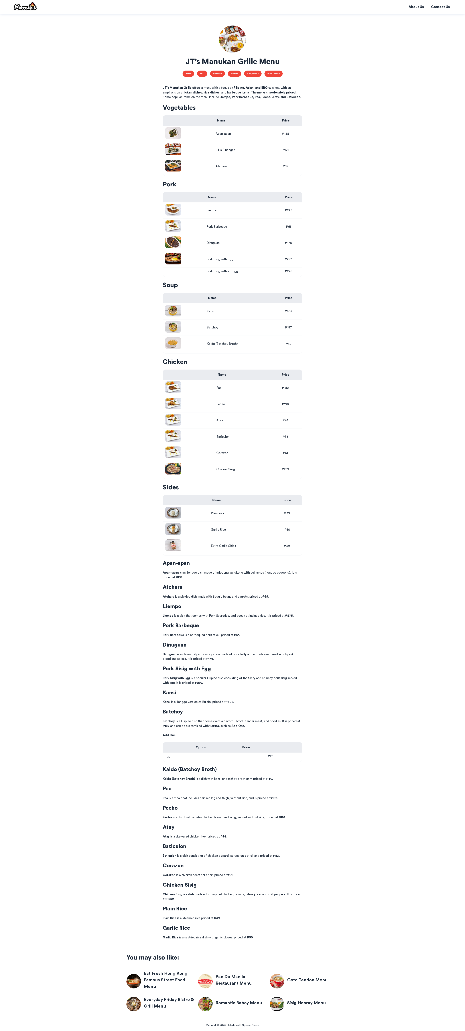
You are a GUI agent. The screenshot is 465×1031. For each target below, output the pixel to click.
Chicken (217, 74)
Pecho (220, 404)
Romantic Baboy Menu (239, 1003)
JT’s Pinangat (225, 149)
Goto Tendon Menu (307, 980)
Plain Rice (217, 513)
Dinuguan (213, 242)
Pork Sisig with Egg (220, 259)
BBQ (202, 74)
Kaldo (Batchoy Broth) (222, 343)
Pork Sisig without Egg (222, 271)
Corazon (222, 452)
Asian (188, 74)
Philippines (253, 74)
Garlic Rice (218, 529)
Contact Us (440, 7)
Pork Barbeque (217, 226)
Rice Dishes (273, 74)
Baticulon (222, 436)
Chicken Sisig (225, 469)
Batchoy (212, 327)
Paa (218, 387)
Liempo (212, 210)
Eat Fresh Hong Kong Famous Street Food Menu (165, 980)
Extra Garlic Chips (223, 545)
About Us (416, 7)
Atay (219, 420)
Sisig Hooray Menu (306, 1003)
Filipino (234, 74)
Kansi (210, 311)
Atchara (221, 166)
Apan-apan (223, 133)
